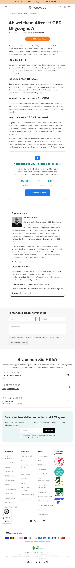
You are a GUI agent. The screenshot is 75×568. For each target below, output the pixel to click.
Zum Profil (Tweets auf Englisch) (51, 289)
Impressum (27, 541)
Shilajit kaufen (9, 463)
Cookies (48, 541)
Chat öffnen (7, 401)
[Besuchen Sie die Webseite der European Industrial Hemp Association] (59, 486)
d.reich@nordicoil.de (42, 284)
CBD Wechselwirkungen (44, 479)
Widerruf (36, 541)
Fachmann (54, 147)
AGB (32, 541)
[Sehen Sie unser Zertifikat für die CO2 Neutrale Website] (37, 548)
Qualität (24, 460)
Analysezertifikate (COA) (27, 466)
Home (12, 13)
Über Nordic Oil (26, 456)
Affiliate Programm (27, 494)
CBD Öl (35, 46)
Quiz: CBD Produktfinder (37, 39)
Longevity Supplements (9, 457)
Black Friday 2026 (11, 507)
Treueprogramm (43, 514)
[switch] (6, 521)
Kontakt (24, 479)
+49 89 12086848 (24, 293)
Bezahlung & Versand (45, 496)
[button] (6, 7)
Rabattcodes (42, 492)
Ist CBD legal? (42, 474)
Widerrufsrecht (43, 501)
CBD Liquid (8, 485)
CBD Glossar (42, 469)
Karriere (24, 483)
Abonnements (42, 510)
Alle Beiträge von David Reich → (24, 262)
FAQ (16, 13)
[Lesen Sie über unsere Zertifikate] (59, 496)
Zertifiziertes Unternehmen (25, 473)
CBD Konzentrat (10, 476)
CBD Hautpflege (10, 480)
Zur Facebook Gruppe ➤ (37, 193)
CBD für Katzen (10, 498)
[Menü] (10, 509)
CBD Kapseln (9, 471)
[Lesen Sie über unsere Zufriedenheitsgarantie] (59, 476)
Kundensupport (43, 456)
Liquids (45, 109)
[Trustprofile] (59, 503)
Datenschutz (42, 541)
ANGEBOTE (9, 502)
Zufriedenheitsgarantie (45, 505)
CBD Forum (42, 465)
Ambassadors (25, 499)
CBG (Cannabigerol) (11, 489)
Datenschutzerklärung (34, 438)
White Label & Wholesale (25, 489)
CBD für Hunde (10, 494)
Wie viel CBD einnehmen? (42, 486)
